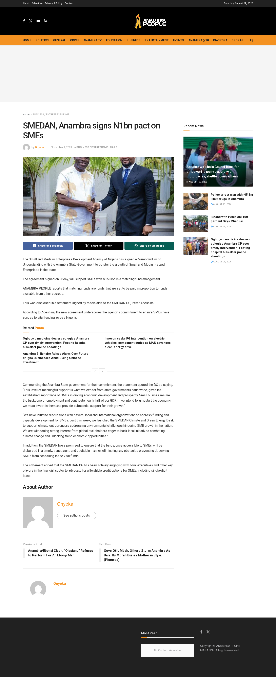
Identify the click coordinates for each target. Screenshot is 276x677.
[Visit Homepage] (150, 21)
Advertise (37, 3)
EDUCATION (114, 40)
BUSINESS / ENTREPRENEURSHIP (51, 114)
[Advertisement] (138, 74)
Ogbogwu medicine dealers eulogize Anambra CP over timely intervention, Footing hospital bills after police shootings (56, 343)
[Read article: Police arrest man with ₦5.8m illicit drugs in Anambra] (195, 201)
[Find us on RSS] (45, 21)
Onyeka (39, 147)
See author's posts (76, 515)
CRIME (74, 40)
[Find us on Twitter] (31, 21)
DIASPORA (220, 40)
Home (27, 40)
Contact (69, 3)
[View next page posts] (102, 371)
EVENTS (178, 40)
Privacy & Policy (53, 3)
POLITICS (42, 40)
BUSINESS (133, 40)
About (26, 3)
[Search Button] (251, 40)
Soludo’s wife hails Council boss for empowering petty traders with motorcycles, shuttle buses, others (212, 171)
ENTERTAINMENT (157, 40)
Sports (237, 40)
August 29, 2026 (197, 182)
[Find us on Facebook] (24, 21)
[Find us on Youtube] (38, 21)
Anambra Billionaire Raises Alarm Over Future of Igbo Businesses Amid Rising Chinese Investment (55, 358)
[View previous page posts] (95, 371)
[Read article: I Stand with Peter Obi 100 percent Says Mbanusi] (195, 223)
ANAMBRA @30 (199, 40)
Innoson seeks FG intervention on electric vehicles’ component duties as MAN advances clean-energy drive (138, 343)
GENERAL (59, 40)
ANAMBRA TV (92, 40)
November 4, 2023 (61, 147)
